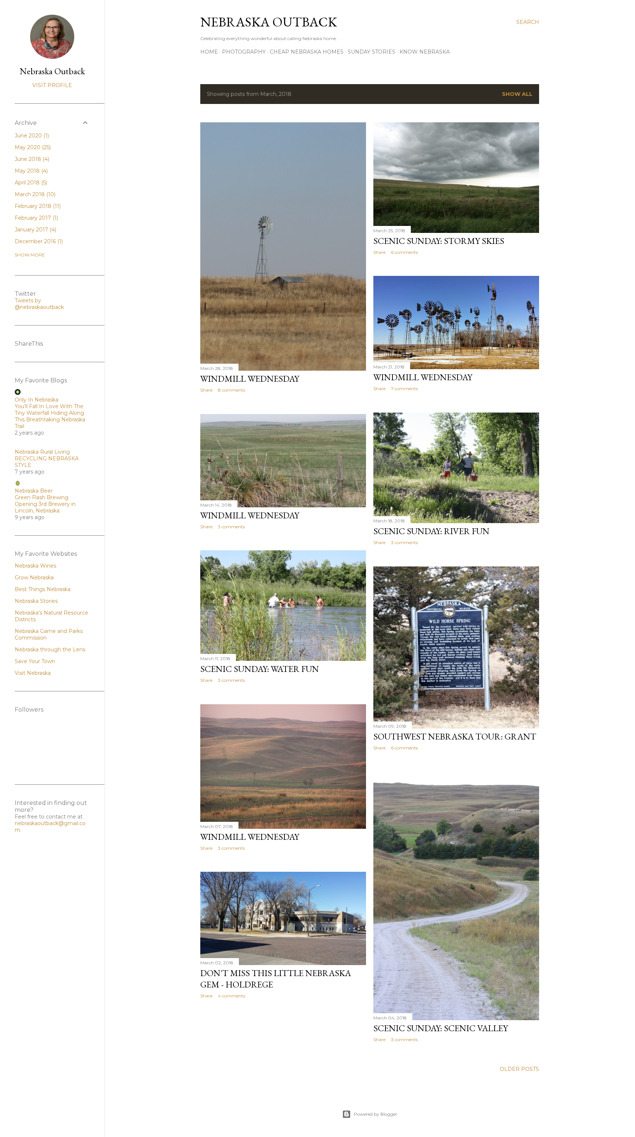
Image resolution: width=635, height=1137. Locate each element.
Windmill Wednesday (249, 378)
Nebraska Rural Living (42, 452)
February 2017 (36, 218)
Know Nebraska (424, 51)
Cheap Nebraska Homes (307, 51)
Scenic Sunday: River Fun (431, 531)
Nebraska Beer (34, 490)
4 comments (231, 996)
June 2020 (31, 135)
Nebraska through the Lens (50, 649)
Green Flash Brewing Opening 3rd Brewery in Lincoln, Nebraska (45, 504)
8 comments (231, 390)
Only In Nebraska (36, 399)
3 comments (404, 542)
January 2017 (35, 229)
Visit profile (52, 85)
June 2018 (31, 159)
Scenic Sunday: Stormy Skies (438, 241)
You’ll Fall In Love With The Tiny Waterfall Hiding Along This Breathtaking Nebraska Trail (50, 416)
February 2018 (37, 206)
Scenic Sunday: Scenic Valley (440, 1028)
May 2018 (30, 171)
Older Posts (519, 1069)
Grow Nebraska (34, 577)
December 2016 (38, 241)
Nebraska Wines (35, 565)
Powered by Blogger (375, 1114)
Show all (517, 94)
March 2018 (34, 194)
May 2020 (32, 147)
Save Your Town (35, 661)
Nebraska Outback (268, 21)
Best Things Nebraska (43, 589)
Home (209, 51)
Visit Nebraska (33, 673)
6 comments (404, 252)
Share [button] (206, 390)
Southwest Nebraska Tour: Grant (454, 736)
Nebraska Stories (36, 601)
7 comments (404, 388)
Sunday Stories (371, 51)
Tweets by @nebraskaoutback (39, 303)
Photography (244, 51)
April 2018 (30, 182)
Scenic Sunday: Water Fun (259, 668)
